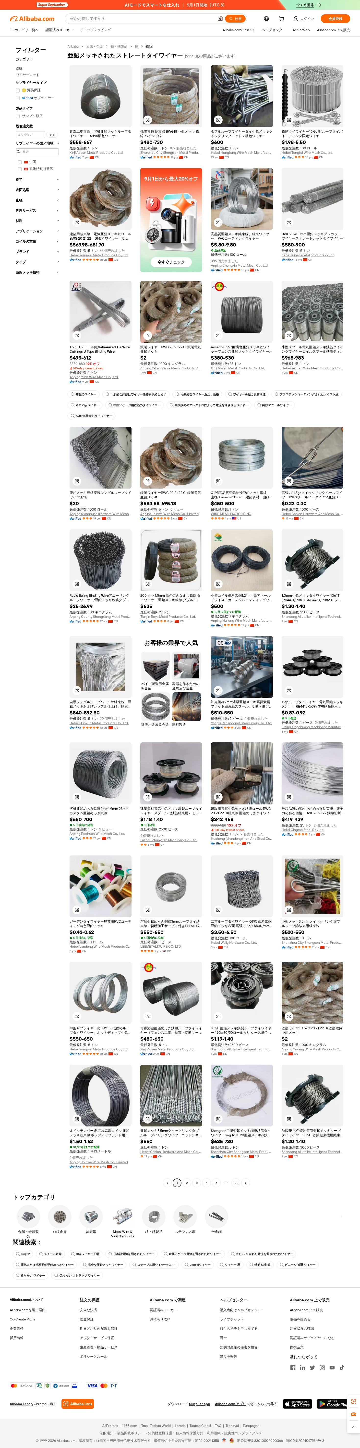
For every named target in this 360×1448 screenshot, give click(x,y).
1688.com (129, 1426)
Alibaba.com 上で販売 (306, 1310)
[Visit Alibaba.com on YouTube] (332, 1367)
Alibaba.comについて (27, 1300)
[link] (353, 1401)
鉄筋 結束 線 (262, 1265)
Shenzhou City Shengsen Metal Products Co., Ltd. (171, 153)
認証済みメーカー (163, 1310)
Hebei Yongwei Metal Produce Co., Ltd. (99, 255)
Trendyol (232, 1426)
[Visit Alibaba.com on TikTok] (342, 1367)
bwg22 (25, 1254)
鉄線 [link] (149, 46)
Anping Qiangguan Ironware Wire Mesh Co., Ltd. (101, 514)
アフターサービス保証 (97, 1338)
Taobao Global (200, 1426)
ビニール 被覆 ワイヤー (300, 1265)
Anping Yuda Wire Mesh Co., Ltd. (94, 377)
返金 (223, 1338)
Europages (251, 1426)
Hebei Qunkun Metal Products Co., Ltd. (99, 723)
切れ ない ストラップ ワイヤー (79, 1275)
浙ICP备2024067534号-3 (305, 1441)
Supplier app (199, 1404)
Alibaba (73, 46)
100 (236, 1183)
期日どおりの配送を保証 (99, 1329)
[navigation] (37, 615)
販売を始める (300, 1319)
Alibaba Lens (20, 1404)
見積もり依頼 (160, 1319)
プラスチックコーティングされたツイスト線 (309, 394)
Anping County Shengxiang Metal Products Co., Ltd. (101, 617)
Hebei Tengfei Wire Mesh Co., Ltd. (307, 153)
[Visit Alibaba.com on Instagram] (322, 1367)
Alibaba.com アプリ (230, 1404)
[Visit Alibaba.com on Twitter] (312, 1367)
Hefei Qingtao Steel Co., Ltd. (303, 830)
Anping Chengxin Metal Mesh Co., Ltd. (239, 265)
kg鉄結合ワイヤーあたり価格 (199, 394)
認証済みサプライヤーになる (312, 1338)
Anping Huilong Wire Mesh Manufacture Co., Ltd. (242, 620)
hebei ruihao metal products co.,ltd (308, 255)
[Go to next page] (245, 1182)
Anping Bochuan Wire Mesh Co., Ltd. (97, 834)
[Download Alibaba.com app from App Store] (297, 1404)
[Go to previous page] (167, 1182)
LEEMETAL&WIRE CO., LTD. (160, 946)
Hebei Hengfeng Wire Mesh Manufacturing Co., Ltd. (242, 153)
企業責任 (17, 1329)
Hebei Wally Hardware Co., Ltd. (234, 942)
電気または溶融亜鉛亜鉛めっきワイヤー (47, 1265)
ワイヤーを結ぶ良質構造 (249, 394)
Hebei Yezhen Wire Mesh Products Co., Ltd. (313, 368)
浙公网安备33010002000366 (260, 1441)
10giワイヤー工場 (87, 1254)
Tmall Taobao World (156, 1426)
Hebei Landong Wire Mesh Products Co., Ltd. (101, 946)
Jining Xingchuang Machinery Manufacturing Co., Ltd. (313, 727)
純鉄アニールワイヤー (277, 405)
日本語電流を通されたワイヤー (134, 1254)
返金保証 (87, 1319)
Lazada (180, 1426)
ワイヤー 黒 (232, 1265)
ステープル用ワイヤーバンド (156, 1265)
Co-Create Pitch (22, 1319)
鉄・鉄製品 (119, 46)
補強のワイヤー (86, 394)
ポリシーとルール (93, 1356)
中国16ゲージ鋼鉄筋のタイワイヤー (136, 405)
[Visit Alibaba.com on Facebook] (293, 1367)
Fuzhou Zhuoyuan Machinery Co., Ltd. (168, 840)
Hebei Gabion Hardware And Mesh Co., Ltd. (313, 514)
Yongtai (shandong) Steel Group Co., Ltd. (241, 723)
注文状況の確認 (302, 1329)
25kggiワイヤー (200, 1265)
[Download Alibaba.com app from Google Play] (333, 1404)
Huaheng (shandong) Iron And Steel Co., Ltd (242, 838)
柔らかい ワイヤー (33, 1275)
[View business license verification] (224, 1440)
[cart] (282, 19)
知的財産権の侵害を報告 (239, 1347)
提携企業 (297, 1347)
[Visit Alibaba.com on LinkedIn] (303, 1367)
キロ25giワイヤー (87, 405)
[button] (220, 19)
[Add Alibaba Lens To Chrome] (77, 1404)
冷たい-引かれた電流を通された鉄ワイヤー (264, 1254)
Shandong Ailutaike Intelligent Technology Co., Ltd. (313, 617)
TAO (218, 1426)
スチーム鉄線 (53, 1254)
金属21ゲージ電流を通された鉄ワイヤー (195, 1254)
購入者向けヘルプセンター (240, 1310)
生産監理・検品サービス (99, 1347)
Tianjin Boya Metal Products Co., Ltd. (168, 617)
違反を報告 (228, 1356)
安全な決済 (88, 1310)
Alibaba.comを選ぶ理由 (28, 1310)
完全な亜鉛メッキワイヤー (105, 1265)
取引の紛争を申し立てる (239, 1329)
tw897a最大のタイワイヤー (94, 416)
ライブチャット (232, 1319)
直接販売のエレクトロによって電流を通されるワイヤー (211, 405)
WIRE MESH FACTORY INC (231, 514)
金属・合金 (94, 46)
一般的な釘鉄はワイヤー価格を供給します (138, 394)
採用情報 (17, 1338)
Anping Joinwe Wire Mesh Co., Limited (169, 514)
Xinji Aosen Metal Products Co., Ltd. (96, 153)
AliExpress (110, 1426)
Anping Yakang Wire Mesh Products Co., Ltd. (171, 368)
